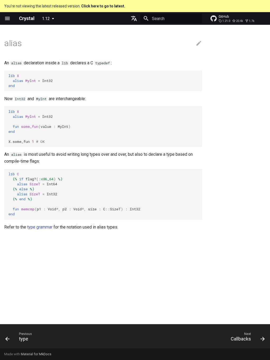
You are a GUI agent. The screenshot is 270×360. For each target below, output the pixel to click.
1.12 (46, 18)
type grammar (39, 227)
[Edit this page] (199, 43)
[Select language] (134, 18)
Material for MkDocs (36, 354)
